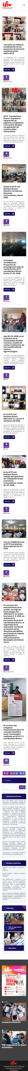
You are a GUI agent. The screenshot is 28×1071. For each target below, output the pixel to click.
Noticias (7, 226)
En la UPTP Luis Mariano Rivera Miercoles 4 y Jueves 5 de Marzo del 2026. (14, 417)
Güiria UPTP (8, 81)
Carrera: (11, 1012)
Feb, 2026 (6, 761)
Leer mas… (10, 69)
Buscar (8, 780)
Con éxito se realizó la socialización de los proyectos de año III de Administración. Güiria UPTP (14, 49)
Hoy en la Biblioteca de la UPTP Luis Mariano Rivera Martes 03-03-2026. (14, 545)
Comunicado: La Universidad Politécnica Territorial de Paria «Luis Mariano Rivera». (14, 853)
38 (21, 773)
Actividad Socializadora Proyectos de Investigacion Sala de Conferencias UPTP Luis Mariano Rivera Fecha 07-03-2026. (14, 267)
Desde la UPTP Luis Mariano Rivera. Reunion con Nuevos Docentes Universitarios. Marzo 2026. (13, 192)
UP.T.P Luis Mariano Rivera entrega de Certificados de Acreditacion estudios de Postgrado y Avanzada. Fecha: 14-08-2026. (14, 802)
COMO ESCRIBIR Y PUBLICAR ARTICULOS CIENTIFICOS (14, 874)
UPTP (6, 379)
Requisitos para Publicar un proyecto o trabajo (14, 868)
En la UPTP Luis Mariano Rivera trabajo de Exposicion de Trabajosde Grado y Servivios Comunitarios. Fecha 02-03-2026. (14, 478)
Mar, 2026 (6, 78)
